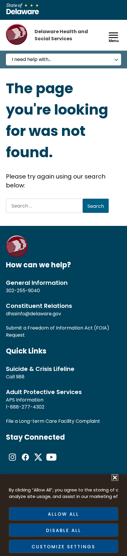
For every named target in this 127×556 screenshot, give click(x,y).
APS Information (24, 399)
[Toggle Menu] (113, 35)
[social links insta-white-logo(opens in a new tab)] (12, 462)
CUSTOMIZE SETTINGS (63, 547)
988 (20, 376)
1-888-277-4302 (25, 407)
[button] (115, 477)
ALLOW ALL (63, 514)
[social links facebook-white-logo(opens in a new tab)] (25, 462)
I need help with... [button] (31, 59)
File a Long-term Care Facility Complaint (53, 421)
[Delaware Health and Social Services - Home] (17, 256)
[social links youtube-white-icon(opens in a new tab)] (51, 462)
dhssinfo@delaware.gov (33, 313)
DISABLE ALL (63, 530)
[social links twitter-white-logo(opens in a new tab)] (38, 462)
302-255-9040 (23, 290)
